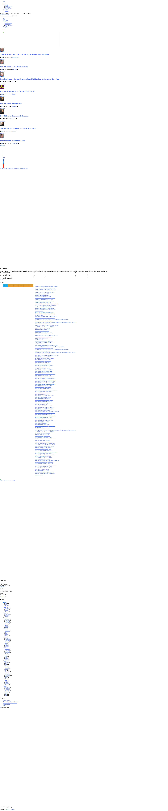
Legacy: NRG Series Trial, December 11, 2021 (43, 437)
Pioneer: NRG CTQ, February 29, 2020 (42, 331)
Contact (6, 11)
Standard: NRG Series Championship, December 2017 (45, 309)
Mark (2, 57)
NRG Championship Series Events (10, 703)
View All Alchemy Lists (39, 315)
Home (4, 1)
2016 (5, 686)
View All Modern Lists (39, 427)
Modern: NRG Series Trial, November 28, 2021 (43, 372)
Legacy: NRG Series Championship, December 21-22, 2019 (46, 452)
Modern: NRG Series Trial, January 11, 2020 (43, 387)
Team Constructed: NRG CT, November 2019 (43, 336)
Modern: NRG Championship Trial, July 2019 (43, 401)
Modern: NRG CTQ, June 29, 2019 (41, 404)
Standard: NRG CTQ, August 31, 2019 (42, 295)
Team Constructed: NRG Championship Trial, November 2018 (47, 303)
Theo (2, 94)
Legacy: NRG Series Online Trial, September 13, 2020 (45, 444)
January (6, 611)
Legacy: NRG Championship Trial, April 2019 (43, 457)
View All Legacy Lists (38, 475)
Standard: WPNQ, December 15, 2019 (42, 293)
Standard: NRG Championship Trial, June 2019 (43, 299)
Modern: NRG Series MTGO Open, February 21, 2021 (45, 378)
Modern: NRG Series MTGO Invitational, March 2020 (45, 384)
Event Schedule (8, 6)
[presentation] (5, 285)
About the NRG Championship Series (10, 701)
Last (4, 158)
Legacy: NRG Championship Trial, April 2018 (43, 467)
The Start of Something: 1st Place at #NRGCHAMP (17, 91)
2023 (5, 613)
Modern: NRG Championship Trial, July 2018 (43, 414)
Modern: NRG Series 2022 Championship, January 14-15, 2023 (46, 355)
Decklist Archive (8, 8)
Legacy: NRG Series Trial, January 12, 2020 (43, 449)
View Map (2, 586)
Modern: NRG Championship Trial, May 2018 (43, 418)
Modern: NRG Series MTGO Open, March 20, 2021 (44, 377)
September (7, 622)
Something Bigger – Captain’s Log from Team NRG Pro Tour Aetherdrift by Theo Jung (29, 79)
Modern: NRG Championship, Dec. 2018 (42, 410)
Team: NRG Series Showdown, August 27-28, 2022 (44, 326)
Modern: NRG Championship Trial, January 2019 (44, 408)
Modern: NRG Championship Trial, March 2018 (44, 420)
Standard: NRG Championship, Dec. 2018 (43, 302)
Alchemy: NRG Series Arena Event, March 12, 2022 (44, 312)
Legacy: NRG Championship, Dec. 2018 (42, 459)
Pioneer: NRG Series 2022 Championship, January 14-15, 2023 (46, 325)
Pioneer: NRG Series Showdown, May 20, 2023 (44, 321)
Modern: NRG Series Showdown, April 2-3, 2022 (44, 365)
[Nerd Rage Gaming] (4, 14)
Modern (13, 81)
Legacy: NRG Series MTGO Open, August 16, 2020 (44, 446)
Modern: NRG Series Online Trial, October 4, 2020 (44, 382)
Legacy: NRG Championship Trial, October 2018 (44, 462)
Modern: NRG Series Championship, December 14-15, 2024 (46, 345)
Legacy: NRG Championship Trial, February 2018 (44, 472)
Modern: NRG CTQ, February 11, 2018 (42, 421)
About (6, 5)
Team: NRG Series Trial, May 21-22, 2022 (42, 329)
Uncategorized (15, 57)
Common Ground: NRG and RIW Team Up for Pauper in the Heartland (24, 54)
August (6, 623)
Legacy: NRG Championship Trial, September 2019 (44, 454)
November (7, 614)
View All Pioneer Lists (39, 339)
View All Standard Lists (39, 311)
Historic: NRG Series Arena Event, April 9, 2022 (43, 341)
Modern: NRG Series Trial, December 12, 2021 (43, 371)
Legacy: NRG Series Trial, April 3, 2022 (42, 434)
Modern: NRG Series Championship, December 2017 (45, 426)
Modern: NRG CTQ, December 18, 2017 (42, 424)
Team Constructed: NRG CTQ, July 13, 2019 (43, 296)
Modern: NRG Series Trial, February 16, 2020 (43, 385)
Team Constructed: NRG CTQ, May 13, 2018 (43, 306)
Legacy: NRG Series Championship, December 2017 (45, 473)
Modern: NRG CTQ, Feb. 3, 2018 (41, 423)
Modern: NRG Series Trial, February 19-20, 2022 (44, 369)
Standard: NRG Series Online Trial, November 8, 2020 (45, 290)
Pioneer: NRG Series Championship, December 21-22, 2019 (46, 335)
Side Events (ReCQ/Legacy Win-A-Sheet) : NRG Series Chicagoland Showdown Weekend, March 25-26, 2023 (55, 322)
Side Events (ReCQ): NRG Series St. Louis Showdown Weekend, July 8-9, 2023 (49, 346)
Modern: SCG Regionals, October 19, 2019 (43, 397)
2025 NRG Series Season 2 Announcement (14, 67)
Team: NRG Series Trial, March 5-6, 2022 (42, 368)
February (7, 615)
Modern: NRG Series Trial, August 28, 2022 (43, 356)
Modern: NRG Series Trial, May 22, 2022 (42, 362)
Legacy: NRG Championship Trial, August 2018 (44, 463)
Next (4, 157)
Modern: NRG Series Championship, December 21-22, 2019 (46, 390)
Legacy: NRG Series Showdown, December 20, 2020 (45, 443)
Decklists (14, 131)
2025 (5, 602)
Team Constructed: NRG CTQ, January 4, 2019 (43, 334)
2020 (5, 637)
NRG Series (5, 4)
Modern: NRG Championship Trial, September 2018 (45, 413)
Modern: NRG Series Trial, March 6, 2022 (42, 366)
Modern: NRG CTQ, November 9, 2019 (42, 392)
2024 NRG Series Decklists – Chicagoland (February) (18, 128)
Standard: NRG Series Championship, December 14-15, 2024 (46, 286)
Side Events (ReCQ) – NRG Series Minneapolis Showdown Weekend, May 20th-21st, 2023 (52, 319)
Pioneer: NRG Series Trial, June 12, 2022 (42, 328)
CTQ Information (6, 704)
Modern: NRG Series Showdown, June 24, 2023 (44, 348)
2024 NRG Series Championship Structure (14, 116)
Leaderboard (7, 7)
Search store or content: (5, 13)
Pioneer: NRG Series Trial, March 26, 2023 (43, 323)
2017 (5, 670)
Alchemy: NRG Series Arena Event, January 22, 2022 (44, 313)
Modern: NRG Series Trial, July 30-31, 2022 (43, 359)
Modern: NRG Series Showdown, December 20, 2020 (45, 379)
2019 (5, 647)
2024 (5, 607)
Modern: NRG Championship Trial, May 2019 (43, 405)
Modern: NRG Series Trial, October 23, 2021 (43, 375)
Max (2, 106)
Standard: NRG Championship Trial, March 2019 (44, 301)
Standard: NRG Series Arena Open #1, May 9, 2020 (44, 292)
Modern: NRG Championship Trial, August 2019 (44, 400)
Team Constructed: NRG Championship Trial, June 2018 (45, 305)
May (6, 603)
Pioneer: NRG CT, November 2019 (41, 338)
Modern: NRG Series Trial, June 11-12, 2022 (43, 361)
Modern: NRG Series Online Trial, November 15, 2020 (45, 381)
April (6, 604)
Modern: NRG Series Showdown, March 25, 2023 (44, 353)
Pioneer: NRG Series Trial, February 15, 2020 (43, 332)
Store (4, 2)
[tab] (5, 285)
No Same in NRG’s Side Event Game (12, 141)
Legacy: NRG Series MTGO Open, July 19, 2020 (43, 447)
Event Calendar (3, 596)
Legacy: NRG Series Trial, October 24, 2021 (43, 440)
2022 (5, 618)
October (7, 609)
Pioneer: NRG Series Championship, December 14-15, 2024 (46, 316)
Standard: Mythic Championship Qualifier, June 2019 (45, 298)
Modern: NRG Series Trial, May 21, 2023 (42, 351)
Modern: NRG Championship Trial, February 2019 (44, 407)
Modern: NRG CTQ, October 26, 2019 (42, 394)
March (6, 605)
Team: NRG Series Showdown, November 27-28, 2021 (45, 374)
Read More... (2, 59)
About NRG (5, 9)
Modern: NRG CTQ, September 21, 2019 (42, 398)
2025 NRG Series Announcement (11, 103)
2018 (5, 661)
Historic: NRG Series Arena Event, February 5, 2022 (44, 342)
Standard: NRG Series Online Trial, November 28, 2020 (45, 289)
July (6, 625)
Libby (2, 131)
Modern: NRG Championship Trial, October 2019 (44, 395)
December (7, 608)
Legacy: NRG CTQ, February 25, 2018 (42, 469)
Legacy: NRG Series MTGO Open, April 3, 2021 (43, 441)
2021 (5, 628)
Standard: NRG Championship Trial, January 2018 (44, 308)
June (6, 655)
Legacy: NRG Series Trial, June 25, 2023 (42, 428)
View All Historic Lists (39, 343)
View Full (2, 279)
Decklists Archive (6, 700)
